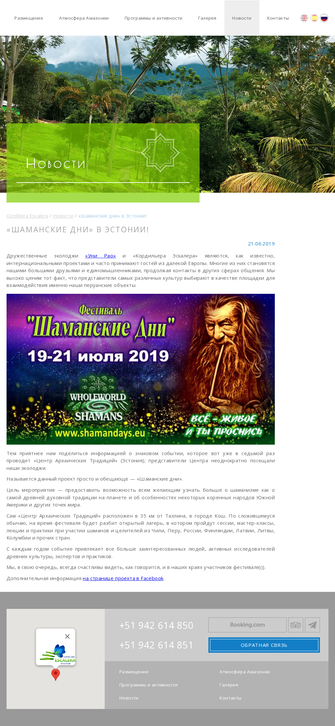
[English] (304, 18)
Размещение (134, 672)
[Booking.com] (247, 624)
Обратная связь (264, 645)
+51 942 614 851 (156, 645)
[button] (55, 674)
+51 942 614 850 (156, 625)
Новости (129, 698)
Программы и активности (148, 685)
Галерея (229, 685)
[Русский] (324, 18)
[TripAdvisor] (295, 624)
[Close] (67, 636)
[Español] (314, 18)
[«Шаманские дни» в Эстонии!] (141, 369)
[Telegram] (312, 624)
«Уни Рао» (100, 255)
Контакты (230, 698)
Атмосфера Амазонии (245, 672)
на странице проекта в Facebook (123, 578)
